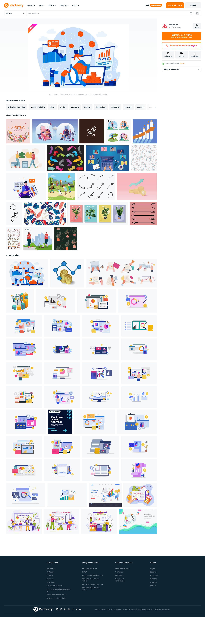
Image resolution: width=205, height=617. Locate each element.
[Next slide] (153, 107)
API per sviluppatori (54, 586)
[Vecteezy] (13, 5)
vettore (87, 107)
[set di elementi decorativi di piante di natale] (14, 238)
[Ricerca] (191, 13)
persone (140, 107)
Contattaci (119, 572)
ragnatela (115, 107)
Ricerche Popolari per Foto (92, 584)
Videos (51, 5)
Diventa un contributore (120, 580)
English (153, 568)
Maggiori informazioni (172, 69)
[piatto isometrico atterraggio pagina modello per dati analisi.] (138, 521)
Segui (197, 27)
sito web (128, 107)
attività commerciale (16, 107)
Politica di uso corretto (162, 609)
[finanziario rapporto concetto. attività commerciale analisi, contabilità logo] (55, 301)
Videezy (50, 575)
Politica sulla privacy (145, 609)
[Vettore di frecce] (143, 213)
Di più (74, 5)
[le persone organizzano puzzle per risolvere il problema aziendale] (25, 158)
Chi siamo (119, 575)
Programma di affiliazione (92, 575)
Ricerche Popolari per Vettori (90, 580)
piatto (52, 107)
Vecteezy (50, 572)
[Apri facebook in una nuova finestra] (57, 609)
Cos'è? (182, 64)
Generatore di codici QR (56, 598)
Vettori (30, 5)
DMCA (84, 572)
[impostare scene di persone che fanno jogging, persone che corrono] (118, 131)
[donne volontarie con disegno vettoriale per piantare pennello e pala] (37, 238)
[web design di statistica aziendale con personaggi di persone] (27, 273)
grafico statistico (38, 107)
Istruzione (51, 582)
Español (153, 572)
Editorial (63, 5)
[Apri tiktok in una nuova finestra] (73, 609)
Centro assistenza (122, 568)
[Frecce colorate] (65, 158)
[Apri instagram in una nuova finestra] (61, 609)
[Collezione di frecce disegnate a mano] (96, 186)
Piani (147, 5)
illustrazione (100, 107)
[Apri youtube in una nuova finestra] (80, 609)
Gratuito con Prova (182, 36)
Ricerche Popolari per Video (90, 589)
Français (153, 582)
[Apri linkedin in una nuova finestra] (65, 609)
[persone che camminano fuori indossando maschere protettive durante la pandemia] (61, 186)
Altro (152, 586)
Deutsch (153, 579)
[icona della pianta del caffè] (91, 131)
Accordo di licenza (89, 568)
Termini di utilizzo (129, 609)
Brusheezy (51, 568)
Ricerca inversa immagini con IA (58, 590)
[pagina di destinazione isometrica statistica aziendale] (105, 495)
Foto (41, 5)
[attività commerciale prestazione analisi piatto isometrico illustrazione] (20, 301)
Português (154, 575)
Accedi (193, 5)
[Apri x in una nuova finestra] (77, 609)
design (63, 107)
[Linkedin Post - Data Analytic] (60, 422)
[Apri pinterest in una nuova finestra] (69, 609)
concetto (75, 107)
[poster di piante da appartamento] (97, 213)
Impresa (50, 579)
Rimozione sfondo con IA (56, 595)
